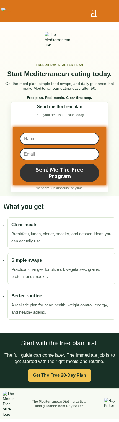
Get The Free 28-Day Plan (59, 375)
